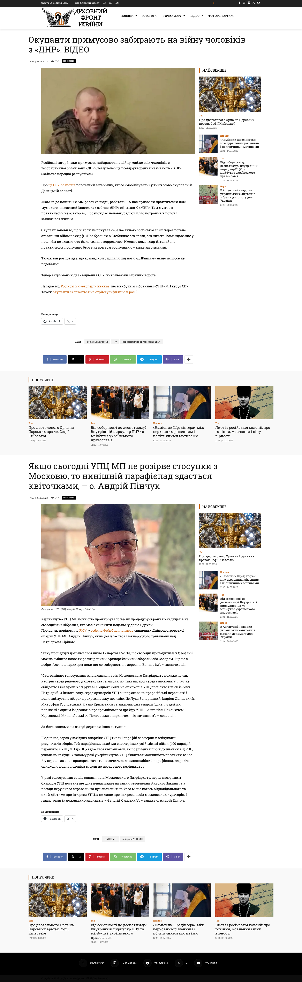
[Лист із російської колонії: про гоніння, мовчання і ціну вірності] (244, 402)
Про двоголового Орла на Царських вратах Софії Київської (226, 122)
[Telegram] (249, 2)
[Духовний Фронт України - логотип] (74, 18)
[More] (188, 359)
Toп (201, 115)
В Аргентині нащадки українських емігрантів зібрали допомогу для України (237, 195)
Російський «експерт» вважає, (86, 286)
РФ (115, 341)
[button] (214, 3)
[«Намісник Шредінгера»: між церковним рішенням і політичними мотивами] (208, 144)
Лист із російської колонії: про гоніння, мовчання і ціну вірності (242, 431)
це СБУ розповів (61, 185)
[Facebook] (239, 2)
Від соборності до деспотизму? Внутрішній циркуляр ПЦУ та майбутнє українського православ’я (239, 169)
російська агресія (97, 341)
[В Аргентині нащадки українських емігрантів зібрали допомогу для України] (208, 194)
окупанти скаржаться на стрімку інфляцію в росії (95, 292)
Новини (68, 61)
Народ (223, 186)
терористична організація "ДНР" (142, 341)
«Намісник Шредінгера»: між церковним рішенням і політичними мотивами (239, 143)
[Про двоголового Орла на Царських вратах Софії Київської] (230, 94)
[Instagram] (244, 2)
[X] (253, 2)
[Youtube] (258, 2)
